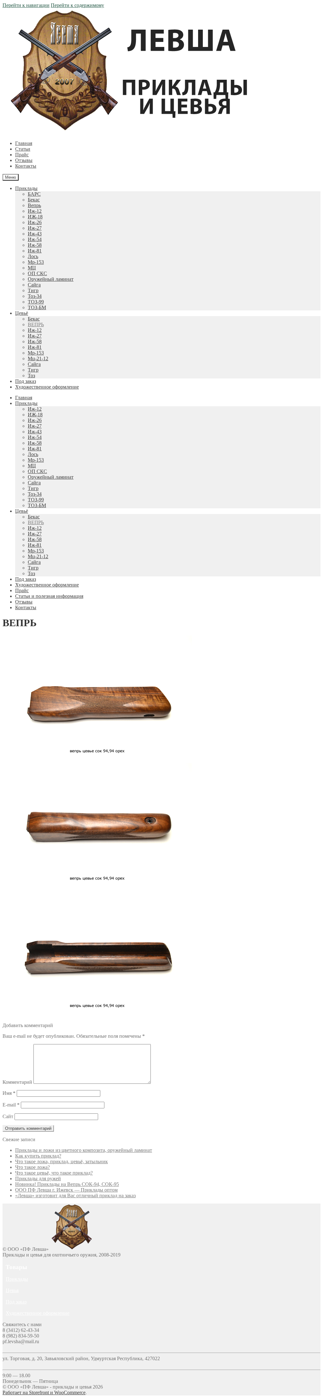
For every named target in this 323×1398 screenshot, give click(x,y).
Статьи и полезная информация (49, 596)
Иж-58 (35, 245)
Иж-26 (35, 222)
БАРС (34, 194)
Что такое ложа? (32, 1167)
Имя (9, 1093)
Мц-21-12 (38, 358)
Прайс (22, 154)
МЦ (32, 267)
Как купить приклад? (38, 1155)
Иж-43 (35, 233)
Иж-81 (35, 250)
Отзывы (23, 160)
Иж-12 (35, 211)
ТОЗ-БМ (37, 307)
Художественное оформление (47, 387)
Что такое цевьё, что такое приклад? (54, 1173)
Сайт (8, 1116)
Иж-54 (35, 239)
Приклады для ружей (38, 1178)
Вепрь (34, 205)
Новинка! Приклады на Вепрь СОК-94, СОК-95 (67, 1184)
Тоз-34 (35, 296)
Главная (23, 143)
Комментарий (17, 1082)
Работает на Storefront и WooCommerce (44, 1392)
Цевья (12, 1290)
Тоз (31, 375)
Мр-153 (36, 262)
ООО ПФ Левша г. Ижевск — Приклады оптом (66, 1190)
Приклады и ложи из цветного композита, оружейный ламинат (83, 1150)
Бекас (34, 199)
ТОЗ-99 (36, 301)
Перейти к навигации (26, 5)
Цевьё (21, 313)
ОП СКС (37, 273)
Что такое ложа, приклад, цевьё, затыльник (61, 1161)
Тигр (33, 290)
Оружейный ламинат (50, 279)
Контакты (25, 166)
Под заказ (25, 381)
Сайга (34, 284)
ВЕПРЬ (36, 324)
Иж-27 (35, 228)
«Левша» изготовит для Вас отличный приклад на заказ (75, 1195)
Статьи (22, 149)
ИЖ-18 (35, 216)
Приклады (26, 188)
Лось (33, 256)
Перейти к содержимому (77, 5)
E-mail (11, 1104)
